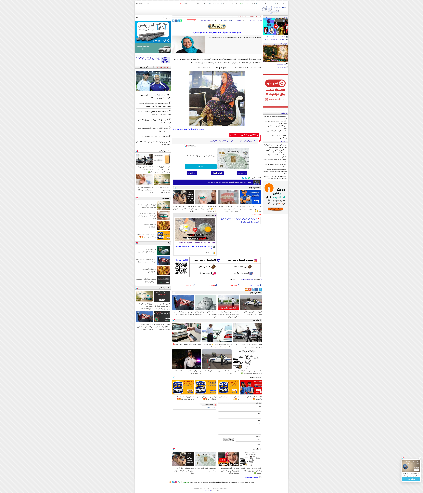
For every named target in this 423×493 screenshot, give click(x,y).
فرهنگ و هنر (212, 4)
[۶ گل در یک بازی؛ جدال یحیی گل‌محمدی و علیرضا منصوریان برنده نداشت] (153, 80)
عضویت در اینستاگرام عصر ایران (240, 260)
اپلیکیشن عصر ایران (181, 260)
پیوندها (211, 482)
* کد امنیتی (258, 436)
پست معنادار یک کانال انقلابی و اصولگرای (156, 136)
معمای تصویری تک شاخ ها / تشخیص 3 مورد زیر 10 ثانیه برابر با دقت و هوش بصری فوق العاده (275, 171)
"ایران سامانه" (207, 491)
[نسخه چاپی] (221, 20)
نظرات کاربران (217, 173)
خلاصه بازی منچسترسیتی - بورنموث (276, 37)
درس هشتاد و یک (281, 68)
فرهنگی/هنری (251, 20)
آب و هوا (259, 4)
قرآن (201, 4)
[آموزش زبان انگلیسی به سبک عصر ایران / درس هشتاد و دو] (275, 53)
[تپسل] (186, 146)
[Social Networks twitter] (246, 178)
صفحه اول (284, 4)
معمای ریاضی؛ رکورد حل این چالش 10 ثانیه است (275, 161)
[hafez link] (217, 26)
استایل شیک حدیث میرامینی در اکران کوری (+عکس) (275, 117)
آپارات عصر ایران (205, 273)
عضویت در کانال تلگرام (196, 129)
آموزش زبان (182, 4)
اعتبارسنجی (213, 408)
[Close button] (419, 458)
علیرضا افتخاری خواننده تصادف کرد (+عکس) (277, 127)
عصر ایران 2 (188, 4)
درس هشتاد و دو (281, 64)
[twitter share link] (173, 21)
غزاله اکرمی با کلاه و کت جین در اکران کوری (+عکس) (276, 137)
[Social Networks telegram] (243, 178)
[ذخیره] (224, 20)
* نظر (259, 420)
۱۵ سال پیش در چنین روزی (205, 260)
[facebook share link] (176, 21)
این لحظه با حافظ (240, 266)
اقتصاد (232, 4)
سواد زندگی (241, 4)
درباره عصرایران (233, 482)
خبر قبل (193, 173)
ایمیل (259, 413)
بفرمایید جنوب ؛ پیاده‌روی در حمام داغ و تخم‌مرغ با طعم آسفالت (197, 243)
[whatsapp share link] (181, 21)
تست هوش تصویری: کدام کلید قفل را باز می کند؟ (275, 165)
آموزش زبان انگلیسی (241, 273)
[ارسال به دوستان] (223, 20)
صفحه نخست (259, 20)
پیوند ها (247, 4)
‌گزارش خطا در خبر (191, 21)
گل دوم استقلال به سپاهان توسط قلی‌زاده (275, 40)
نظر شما (258, 403)
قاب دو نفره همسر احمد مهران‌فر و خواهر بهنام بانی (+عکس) (276, 122)
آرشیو (273, 4)
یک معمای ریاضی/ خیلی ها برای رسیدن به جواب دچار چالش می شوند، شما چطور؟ (275, 177)
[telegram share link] (178, 21)
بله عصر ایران (177, 129)
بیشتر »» (267, 17)
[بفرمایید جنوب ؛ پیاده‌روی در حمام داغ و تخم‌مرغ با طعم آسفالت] (195, 229)
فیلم (193, 4)
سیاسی (236, 4)
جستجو (269, 4)
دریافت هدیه (411, 479)
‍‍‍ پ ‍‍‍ (229, 20)
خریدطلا (200, 166)
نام (260, 406)
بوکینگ (208, 408)
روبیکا (185, 129)
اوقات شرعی (253, 4)
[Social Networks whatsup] (249, 178)
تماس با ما (278, 4)
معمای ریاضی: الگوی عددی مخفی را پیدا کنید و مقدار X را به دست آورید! (276, 151)
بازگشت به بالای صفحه (252, 477)
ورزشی (223, 4)
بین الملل (219, 4)
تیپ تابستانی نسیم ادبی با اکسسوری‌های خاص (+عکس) (276, 132)
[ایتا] (246, 289)
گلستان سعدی (204, 266)
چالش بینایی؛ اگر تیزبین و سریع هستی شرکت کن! (276, 156)
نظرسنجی (264, 4)
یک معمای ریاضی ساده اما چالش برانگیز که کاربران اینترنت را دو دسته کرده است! (275, 146)
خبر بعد (241, 173)
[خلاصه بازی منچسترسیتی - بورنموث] (275, 26)
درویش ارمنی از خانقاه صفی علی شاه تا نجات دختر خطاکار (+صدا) (148, 59)
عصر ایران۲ (241, 482)
